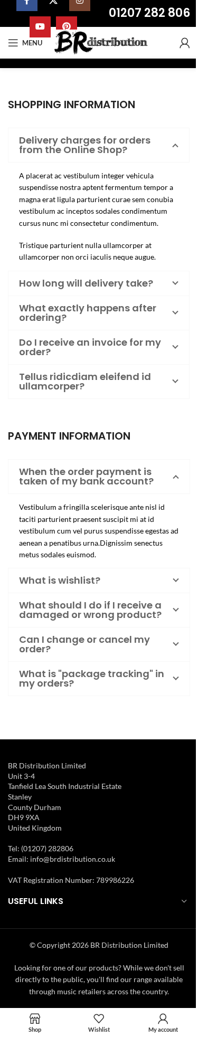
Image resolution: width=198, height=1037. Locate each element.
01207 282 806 (149, 13)
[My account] (184, 42)
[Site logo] (102, 41)
